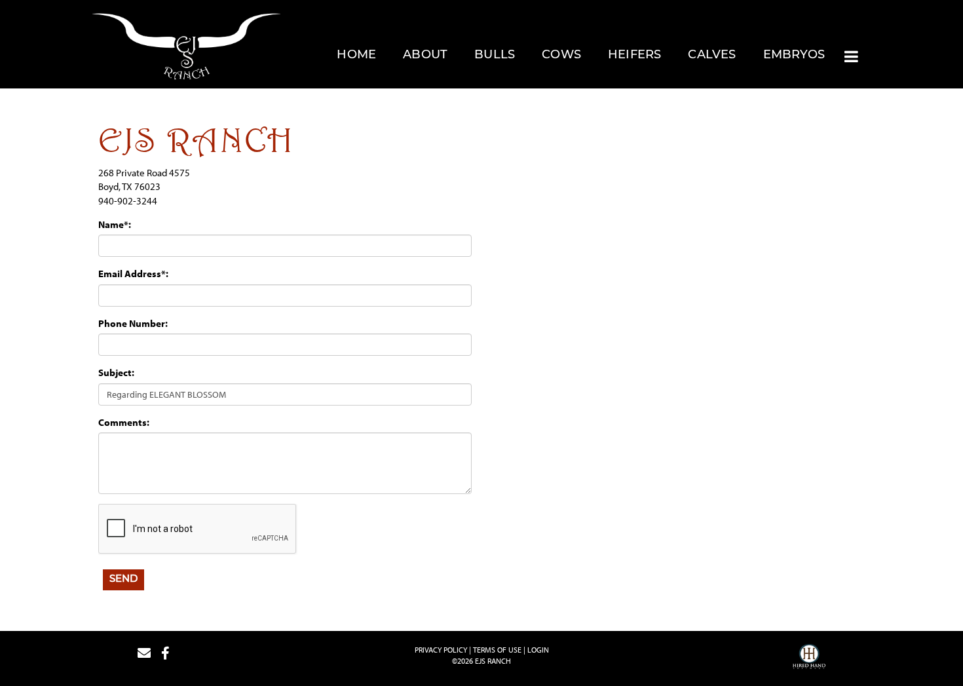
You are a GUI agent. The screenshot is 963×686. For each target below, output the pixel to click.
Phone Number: (133, 323)
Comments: (123, 422)
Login (538, 650)
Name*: (114, 224)
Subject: (116, 372)
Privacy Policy (441, 650)
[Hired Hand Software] (809, 658)
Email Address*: (133, 273)
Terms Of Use (497, 650)
